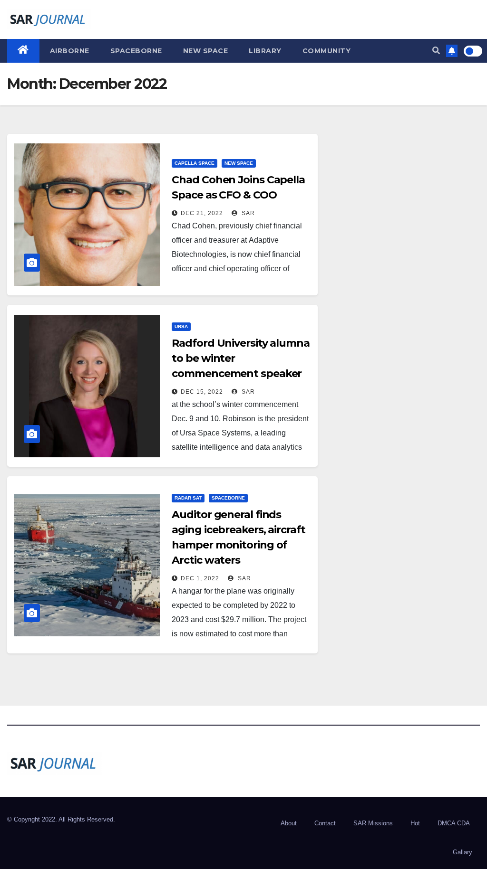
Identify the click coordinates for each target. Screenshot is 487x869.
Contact (325, 823)
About (289, 823)
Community (326, 51)
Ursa (181, 326)
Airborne (69, 51)
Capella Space (194, 163)
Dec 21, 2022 (202, 213)
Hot (415, 823)
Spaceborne (136, 51)
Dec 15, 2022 (202, 391)
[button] (436, 51)
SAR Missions (373, 823)
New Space (205, 51)
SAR (247, 213)
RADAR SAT (188, 498)
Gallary (462, 852)
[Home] (23, 51)
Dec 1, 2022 (200, 578)
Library (265, 51)
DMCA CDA (454, 823)
